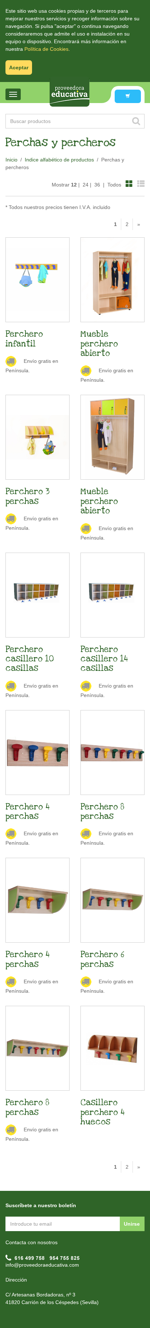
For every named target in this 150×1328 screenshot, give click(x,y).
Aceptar (18, 67)
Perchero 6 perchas (102, 959)
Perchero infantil (24, 339)
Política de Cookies (46, 49)
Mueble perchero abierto (99, 344)
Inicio (11, 160)
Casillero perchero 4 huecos (102, 1112)
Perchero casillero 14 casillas (104, 659)
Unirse (132, 1224)
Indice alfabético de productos (59, 160)
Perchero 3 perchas (27, 496)
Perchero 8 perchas (102, 812)
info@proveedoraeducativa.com (42, 1265)
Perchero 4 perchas (27, 812)
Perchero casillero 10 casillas (29, 659)
